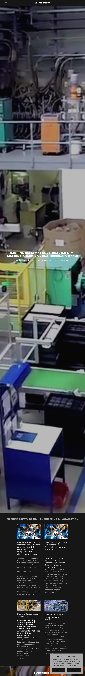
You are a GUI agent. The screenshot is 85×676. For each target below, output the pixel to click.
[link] (42, 3)
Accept (74, 670)
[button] (78, 3)
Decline (58, 670)
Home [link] (6, 3)
